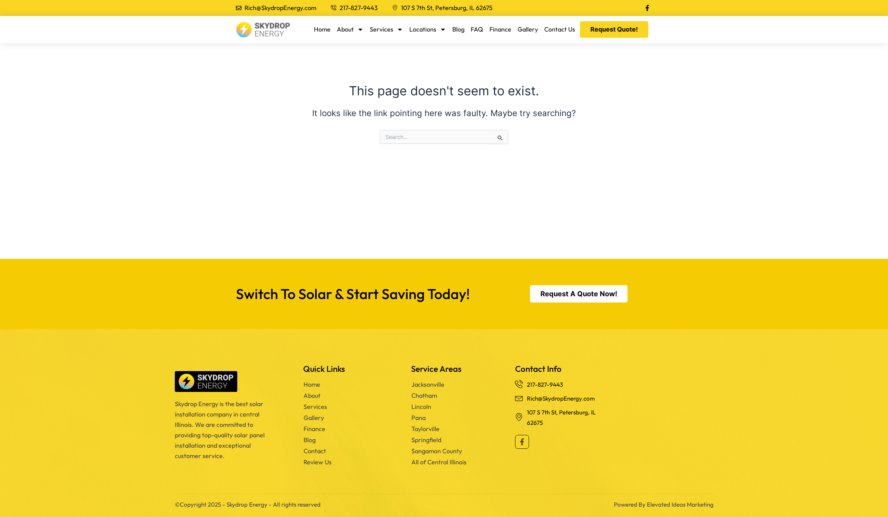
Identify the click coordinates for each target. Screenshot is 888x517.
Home (322, 29)
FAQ (477, 29)
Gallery (528, 29)
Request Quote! (614, 29)
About (345, 29)
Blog (458, 29)
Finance (500, 29)
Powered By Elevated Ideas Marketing (664, 504)
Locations (422, 29)
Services (381, 29)
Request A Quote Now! (578, 294)
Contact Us (559, 29)
